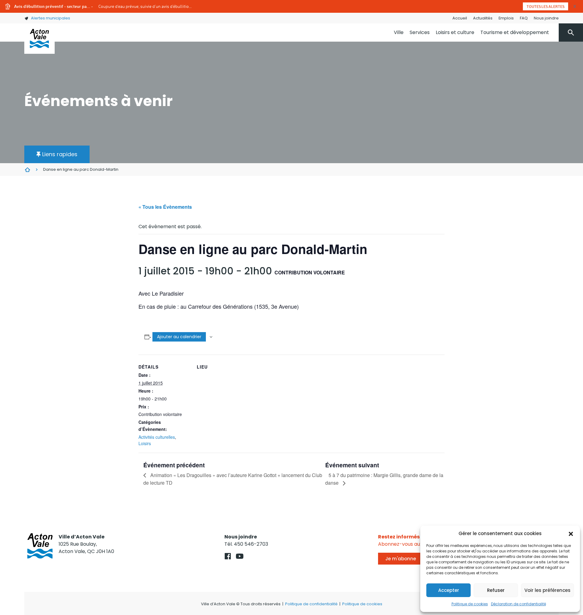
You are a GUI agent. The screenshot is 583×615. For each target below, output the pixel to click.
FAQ (524, 18)
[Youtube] (239, 556)
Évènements (27, 170)
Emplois (506, 18)
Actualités (483, 18)
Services (420, 32)
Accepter (448, 590)
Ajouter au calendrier (179, 337)
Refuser (496, 590)
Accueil (459, 18)
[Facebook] (227, 556)
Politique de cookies (470, 603)
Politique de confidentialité (311, 604)
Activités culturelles (156, 437)
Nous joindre (546, 18)
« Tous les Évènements (165, 206)
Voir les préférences (547, 590)
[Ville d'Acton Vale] (39, 38)
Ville (399, 32)
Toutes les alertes (545, 6)
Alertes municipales (50, 18)
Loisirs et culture (455, 32)
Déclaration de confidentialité (518, 603)
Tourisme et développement (514, 32)
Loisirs (144, 443)
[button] (571, 534)
